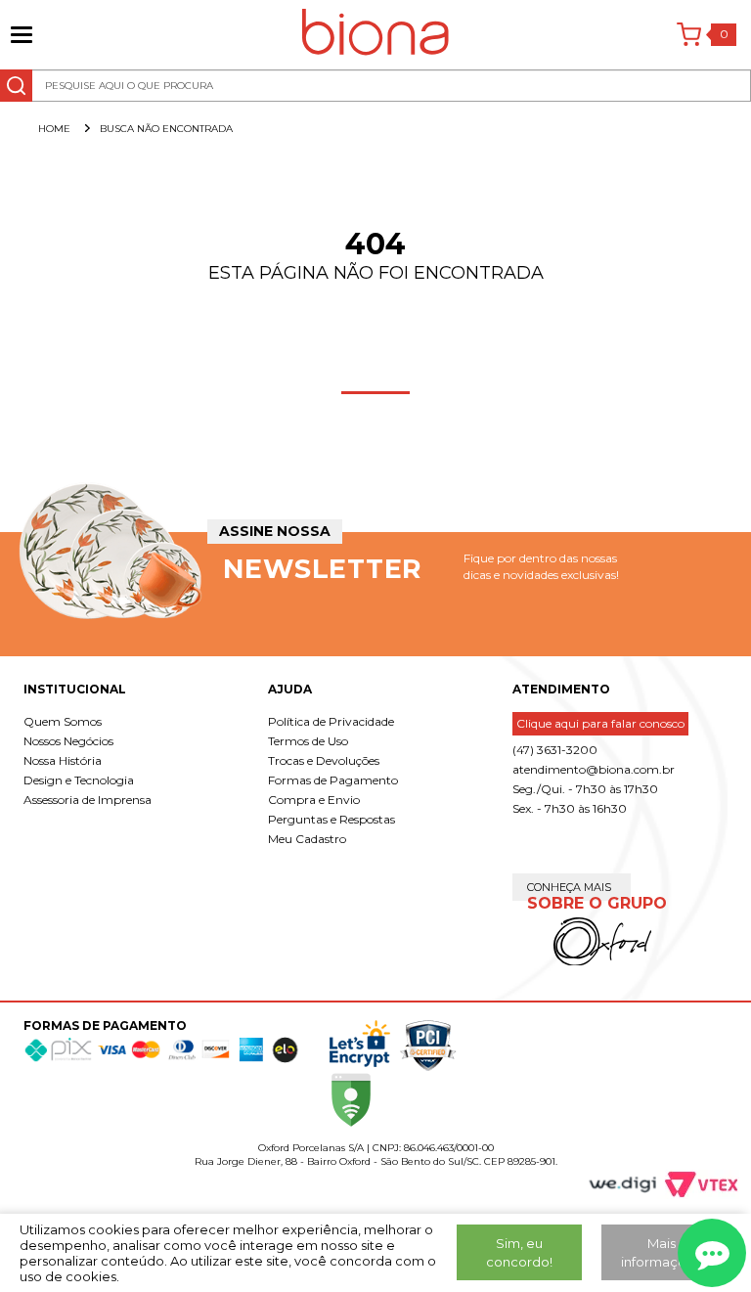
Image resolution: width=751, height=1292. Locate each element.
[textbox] (375, 85)
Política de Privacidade (331, 721)
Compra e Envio (314, 799)
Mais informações (661, 1252)
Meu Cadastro (307, 838)
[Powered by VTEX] (692, 1184)
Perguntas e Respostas (331, 819)
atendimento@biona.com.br (593, 769)
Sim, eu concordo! (519, 1252)
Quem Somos (62, 721)
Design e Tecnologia (78, 780)
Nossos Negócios (68, 741)
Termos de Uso (308, 741)
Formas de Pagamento (333, 780)
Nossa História (62, 760)
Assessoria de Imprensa (87, 799)
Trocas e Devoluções (323, 760)
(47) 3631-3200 (554, 749)
